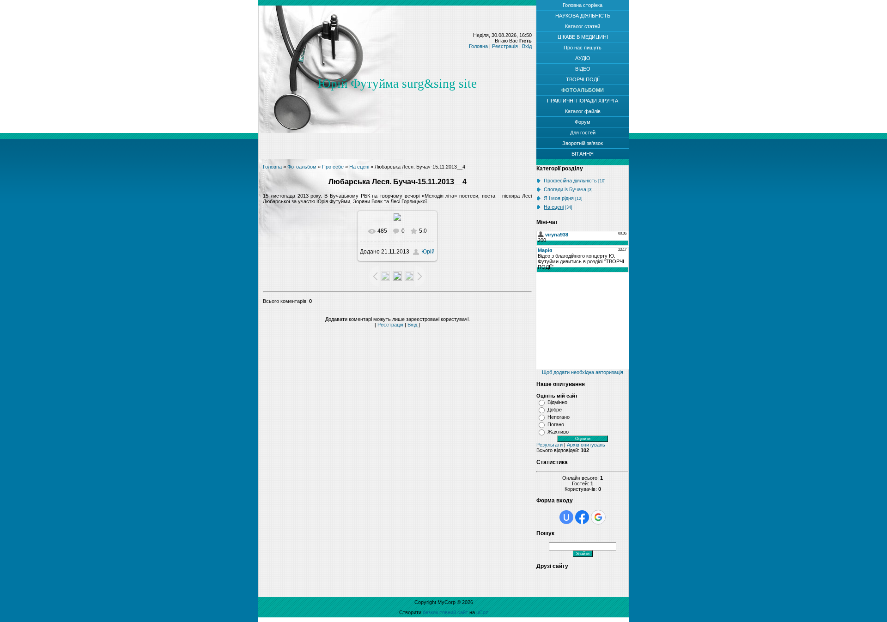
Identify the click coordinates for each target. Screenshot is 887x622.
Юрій (428, 251)
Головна (478, 46)
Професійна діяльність (570, 180)
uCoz (482, 612)
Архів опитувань (586, 444)
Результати (549, 444)
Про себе (333, 166)
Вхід (527, 46)
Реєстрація (505, 46)
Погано (555, 424)
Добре (554, 409)
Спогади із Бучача (565, 189)
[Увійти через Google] (598, 517)
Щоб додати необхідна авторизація (582, 372)
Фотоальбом (301, 166)
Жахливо (558, 432)
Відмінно (557, 402)
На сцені (359, 166)
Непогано (558, 417)
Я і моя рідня (559, 198)
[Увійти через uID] (566, 517)
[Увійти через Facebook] (582, 517)
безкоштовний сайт (445, 612)
